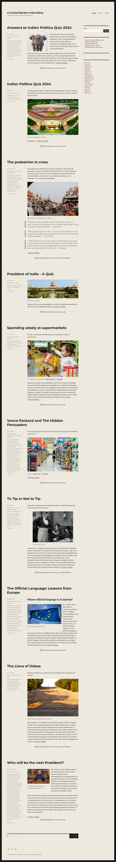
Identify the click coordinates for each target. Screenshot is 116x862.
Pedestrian (14, 182)
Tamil (19, 630)
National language (12, 625)
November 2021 (89, 77)
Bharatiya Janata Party (13, 779)
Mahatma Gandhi (15, 623)
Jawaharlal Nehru (12, 788)
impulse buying (17, 342)
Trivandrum (10, 187)
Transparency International (14, 524)
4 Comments (10, 101)
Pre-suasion (10, 344)
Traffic (19, 186)
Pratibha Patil (17, 800)
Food (8, 509)
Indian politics (11, 285)
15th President (11, 774)
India (16, 36)
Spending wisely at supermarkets (36, 328)
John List (13, 520)
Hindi (8, 614)
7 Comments (10, 633)
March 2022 (88, 73)
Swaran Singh (11, 55)
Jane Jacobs (13, 178)
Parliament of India (12, 99)
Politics (9, 38)
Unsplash (60, 379)
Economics (17, 507)
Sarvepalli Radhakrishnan (14, 813)
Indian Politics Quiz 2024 (29, 84)
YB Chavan (10, 56)
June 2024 (87, 62)
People (12, 173)
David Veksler (50, 379)
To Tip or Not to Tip (24, 499)
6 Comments (10, 59)
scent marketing (16, 346)
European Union (11, 612)
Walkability (17, 187)
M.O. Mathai (14, 791)
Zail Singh (12, 818)
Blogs (107, 13)
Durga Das (10, 781)
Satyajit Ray (15, 450)
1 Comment (10, 291)
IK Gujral (9, 44)
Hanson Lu (36, 474)
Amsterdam (18, 175)
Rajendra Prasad (14, 808)
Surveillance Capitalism (13, 457)
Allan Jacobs (10, 175)
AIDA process (10, 341)
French (19, 612)
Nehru (12, 51)
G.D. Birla (14, 784)
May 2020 (87, 89)
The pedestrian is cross (27, 162)
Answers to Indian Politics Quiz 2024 (39, 28)
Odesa (14, 684)
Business (13, 433)
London (19, 178)
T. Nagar (15, 186)
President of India (12, 802)
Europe (19, 611)
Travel (20, 511)
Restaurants (10, 511)
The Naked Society (12, 461)
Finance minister (11, 40)
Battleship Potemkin (13, 679)
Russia (12, 686)
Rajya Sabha (16, 53)
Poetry (18, 675)
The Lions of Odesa (24, 666)
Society (9, 437)
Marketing (10, 338)
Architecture (10, 171)
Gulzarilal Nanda (17, 42)
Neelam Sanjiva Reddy (13, 797)
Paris (14, 180)
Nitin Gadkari (11, 799)
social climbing (15, 454)
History (13, 36)
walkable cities (11, 191)
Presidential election (13, 804)
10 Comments (11, 822)
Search (85, 28)
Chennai (17, 177)
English (15, 609)
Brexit (17, 605)
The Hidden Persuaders (13, 459)
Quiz (19, 99)
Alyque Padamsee (12, 441)
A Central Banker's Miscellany (25, 12)
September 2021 (89, 79)
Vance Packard (11, 471)
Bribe (8, 513)
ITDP (8, 178)
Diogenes (9, 342)
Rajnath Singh (11, 809)
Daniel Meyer (14, 517)
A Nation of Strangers (13, 439)
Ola (17, 520)
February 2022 (89, 75)
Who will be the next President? (35, 763)
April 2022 (87, 71)
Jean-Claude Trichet (12, 620)
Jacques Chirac (15, 618)
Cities (19, 171)
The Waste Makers (15, 470)
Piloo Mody (18, 51)
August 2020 (88, 86)
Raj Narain (10, 53)
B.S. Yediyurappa (15, 777)
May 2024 (87, 64)
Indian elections (11, 95)
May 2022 (87, 70)
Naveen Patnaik (14, 795)
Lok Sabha (14, 49)
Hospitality (13, 509)
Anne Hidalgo (11, 177)
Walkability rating (12, 189)
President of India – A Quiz (30, 274)
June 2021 (87, 82)
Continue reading (61, 63)
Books (8, 36)
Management (15, 336)
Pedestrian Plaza (11, 184)
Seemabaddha (11, 452)
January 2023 (88, 66)
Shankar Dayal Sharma (13, 815)
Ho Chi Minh (16, 786)
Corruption (10, 507)
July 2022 (87, 68)
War (8, 677)
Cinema (9, 675)
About (101, 13)
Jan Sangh (10, 48)
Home (94, 13)
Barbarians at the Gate (13, 443)
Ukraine (14, 690)
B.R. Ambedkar (11, 605)
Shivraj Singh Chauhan (13, 816)
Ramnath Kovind (15, 811)
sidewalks (9, 186)
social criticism (11, 455)
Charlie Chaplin (15, 513)
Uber (8, 526)
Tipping (17, 522)
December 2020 (89, 84)
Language (14, 601)
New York (9, 180)
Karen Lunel (10, 445)
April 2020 (87, 91)
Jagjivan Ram (16, 46)
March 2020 (88, 93)
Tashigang (18, 55)
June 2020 (87, 87)
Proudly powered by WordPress (33, 854)
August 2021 (88, 80)
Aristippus (17, 341)
